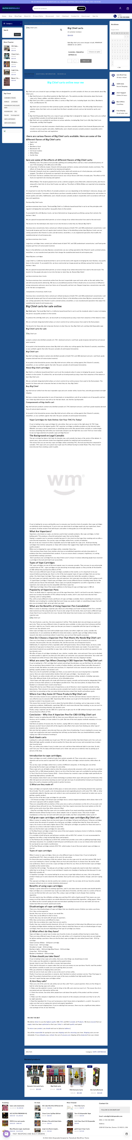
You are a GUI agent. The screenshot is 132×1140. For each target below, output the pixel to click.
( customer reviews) (75, 32)
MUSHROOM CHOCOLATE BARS (12, 106)
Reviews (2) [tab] (61, 74)
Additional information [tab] (45, 74)
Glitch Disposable (54, 1138)
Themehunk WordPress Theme (79, 1138)
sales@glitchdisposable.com (113, 1116)
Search (81, 8)
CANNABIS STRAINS (10, 98)
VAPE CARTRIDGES (9, 119)
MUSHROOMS (8, 111)
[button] (61, 30)
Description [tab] (29, 74)
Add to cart (86, 61)
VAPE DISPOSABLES (10, 123)
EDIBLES (6, 101)
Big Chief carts (64, 96)
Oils (16, 111)
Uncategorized (15, 115)
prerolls (6, 115)
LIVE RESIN (14, 101)
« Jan (119, 67)
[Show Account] (120, 8)
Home (26, 23)
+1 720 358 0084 (124, 17)
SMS (100, 1120)
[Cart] (128, 8)
